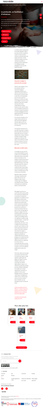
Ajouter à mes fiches (7, 31)
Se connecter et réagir (6, 38)
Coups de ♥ (3, 373)
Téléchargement (5, 34)
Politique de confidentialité (26, 378)
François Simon (4, 17)
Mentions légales (34, 378)
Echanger (33, 373)
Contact (2, 378)
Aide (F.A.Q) (34, 380)
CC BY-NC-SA (17, 396)
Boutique (12, 375)
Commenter (4, 41)
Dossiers (2, 375)
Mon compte (24, 380)
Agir (12, 373)
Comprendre (24, 373)
